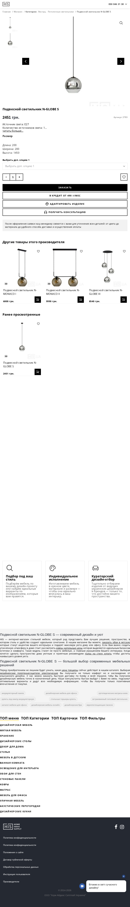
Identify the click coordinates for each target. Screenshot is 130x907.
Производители (11, 881)
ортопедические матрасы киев (113, 693)
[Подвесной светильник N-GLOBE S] (22, 340)
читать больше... (13, 131)
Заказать (65, 187)
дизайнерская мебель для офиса (61, 693)
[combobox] (116, 4)
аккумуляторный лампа (13, 693)
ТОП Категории (35, 718)
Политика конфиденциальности (19, 837)
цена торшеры (70, 670)
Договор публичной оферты (17, 859)
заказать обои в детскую (116, 642)
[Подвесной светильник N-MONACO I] (22, 268)
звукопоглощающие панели (100, 705)
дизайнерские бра (73, 705)
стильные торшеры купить (63, 699)
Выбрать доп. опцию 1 (16, 159)
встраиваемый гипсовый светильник (109, 699)
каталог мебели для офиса (14, 705)
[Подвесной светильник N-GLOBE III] (108, 268)
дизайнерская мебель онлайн (45, 705)
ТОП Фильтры (92, 718)
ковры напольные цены (69, 648)
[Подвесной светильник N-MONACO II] (65, 268)
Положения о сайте (13, 852)
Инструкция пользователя (16, 874)
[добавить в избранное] (123, 177)
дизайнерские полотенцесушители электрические (29, 673)
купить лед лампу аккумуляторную (18, 699)
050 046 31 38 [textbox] (116, 4)
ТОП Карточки (64, 718)
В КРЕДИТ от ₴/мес (65, 195)
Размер (8, 136)
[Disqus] (65, 419)
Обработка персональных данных (21, 867)
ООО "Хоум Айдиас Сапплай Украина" (65, 895)
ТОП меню (9, 718)
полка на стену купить (98, 653)
